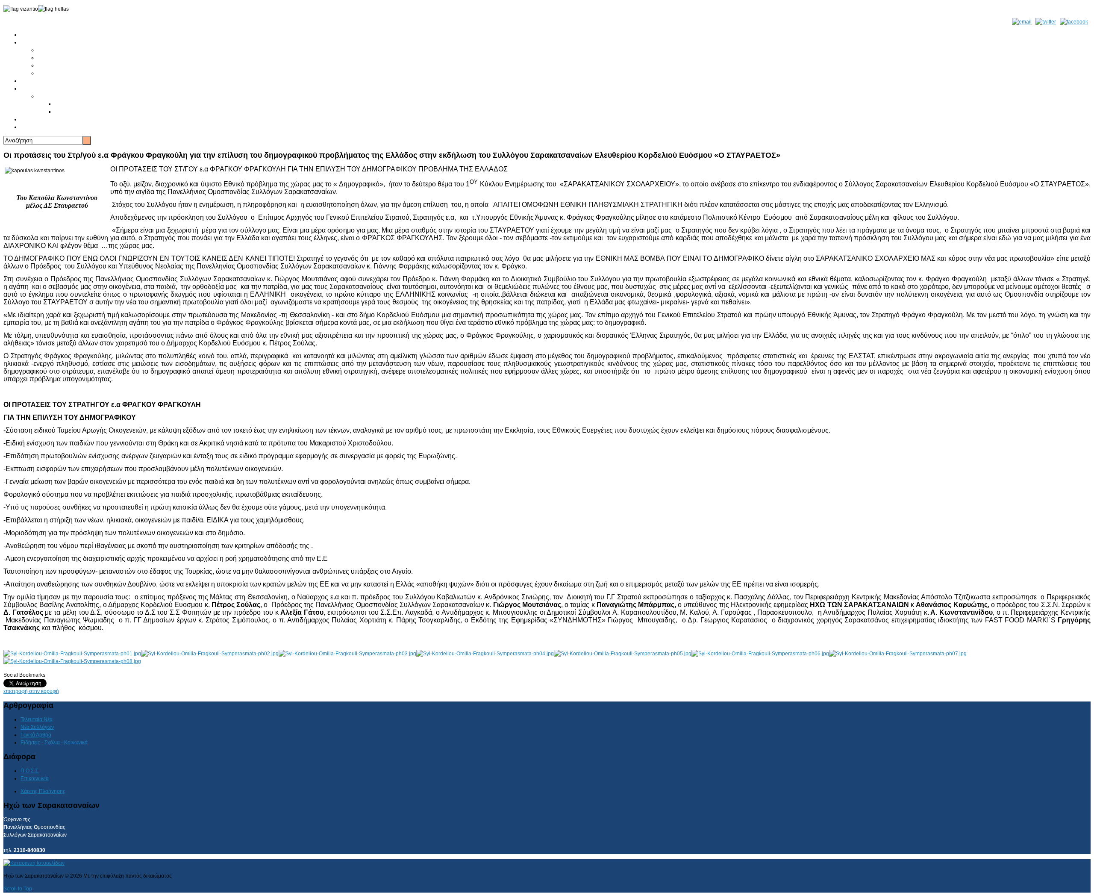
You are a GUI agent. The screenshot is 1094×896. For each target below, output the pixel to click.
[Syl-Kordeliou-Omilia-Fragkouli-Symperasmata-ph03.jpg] (347, 654)
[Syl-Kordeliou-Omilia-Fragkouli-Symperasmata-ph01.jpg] (72, 654)
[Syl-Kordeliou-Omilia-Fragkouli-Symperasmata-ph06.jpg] (760, 654)
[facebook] (1074, 22)
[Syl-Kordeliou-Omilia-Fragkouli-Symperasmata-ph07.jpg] (898, 654)
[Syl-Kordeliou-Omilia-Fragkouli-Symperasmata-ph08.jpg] (72, 661)
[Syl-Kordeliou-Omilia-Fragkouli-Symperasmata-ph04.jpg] (485, 654)
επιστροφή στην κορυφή (31, 691)
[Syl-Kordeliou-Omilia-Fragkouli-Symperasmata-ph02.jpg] (210, 654)
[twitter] (1045, 22)
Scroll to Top (17, 889)
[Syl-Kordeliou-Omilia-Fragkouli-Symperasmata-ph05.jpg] (622, 654)
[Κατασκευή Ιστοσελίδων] (34, 863)
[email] (1022, 22)
